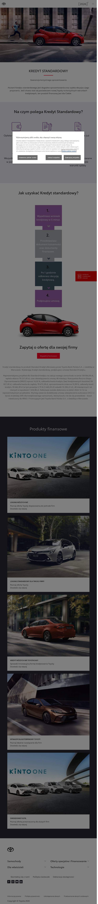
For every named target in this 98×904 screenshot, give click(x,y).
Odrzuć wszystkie (54, 157)
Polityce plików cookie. (69, 151)
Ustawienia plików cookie (27, 157)
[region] (48, 147)
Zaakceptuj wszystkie (72, 157)
